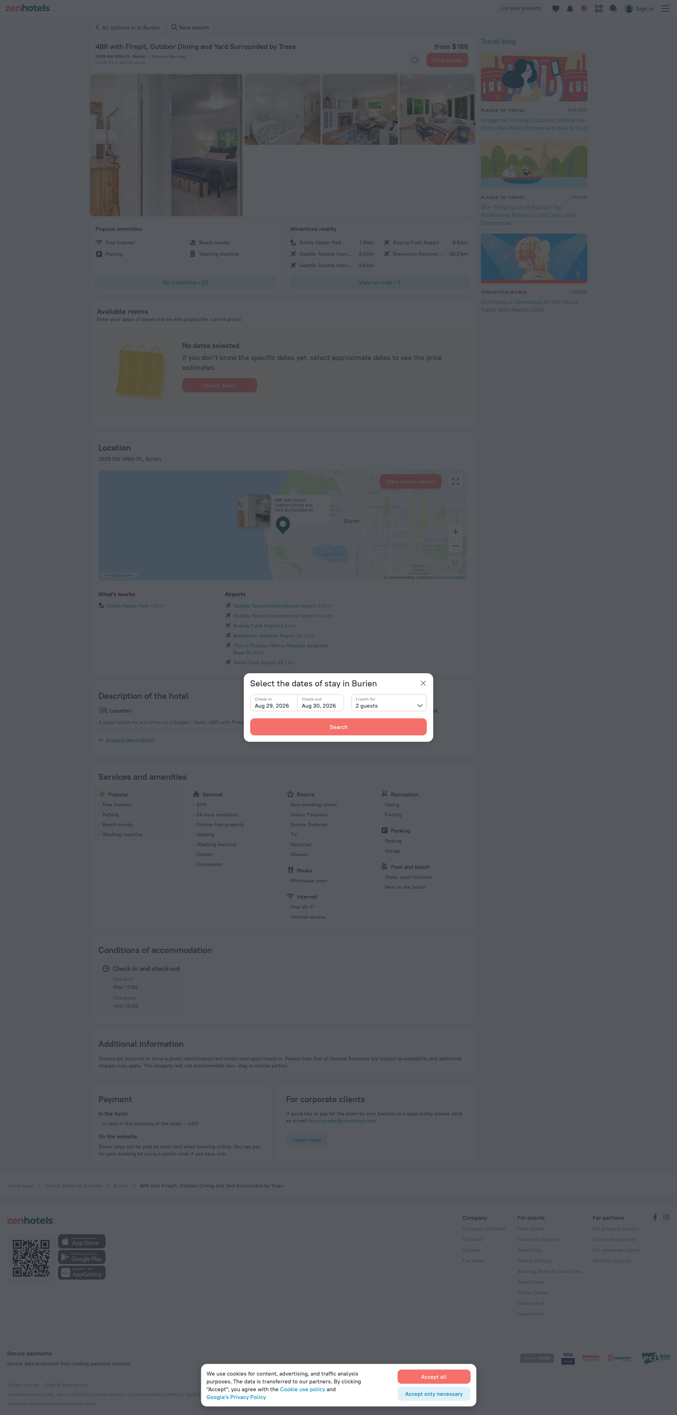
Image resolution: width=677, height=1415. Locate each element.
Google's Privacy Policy (236, 1396)
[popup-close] (423, 683)
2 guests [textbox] (367, 705)
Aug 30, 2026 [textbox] (319, 705)
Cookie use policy (302, 1389)
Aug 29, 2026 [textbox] (272, 705)
